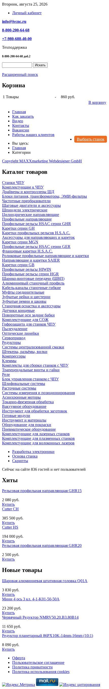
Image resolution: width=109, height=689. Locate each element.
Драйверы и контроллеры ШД (28, 192)
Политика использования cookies (40, 671)
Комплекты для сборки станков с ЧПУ (35, 365)
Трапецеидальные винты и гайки (31, 370)
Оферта (18, 658)
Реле (6, 374)
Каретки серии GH (18, 228)
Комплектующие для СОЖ (25, 319)
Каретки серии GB (18, 265)
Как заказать (23, 116)
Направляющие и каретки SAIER (31, 260)
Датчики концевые (18, 310)
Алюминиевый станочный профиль (33, 283)
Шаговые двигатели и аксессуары (31, 205)
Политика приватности (32, 667)
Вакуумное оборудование (24, 406)
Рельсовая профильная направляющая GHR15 (42, 491)
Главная (19, 112)
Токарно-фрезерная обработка (28, 402)
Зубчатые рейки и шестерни (26, 297)
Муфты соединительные (23, 292)
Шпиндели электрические (24, 210)
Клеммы (9, 361)
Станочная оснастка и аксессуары (31, 306)
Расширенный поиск (20, 74)
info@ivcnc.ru (14, 21)
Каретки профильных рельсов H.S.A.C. (36, 233)
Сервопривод (13, 338)
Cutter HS (10, 527)
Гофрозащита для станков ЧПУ (29, 324)
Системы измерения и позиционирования (38, 393)
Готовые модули (16, 415)
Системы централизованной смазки (33, 347)
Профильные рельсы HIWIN (26, 269)
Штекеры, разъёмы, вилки (24, 351)
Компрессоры (14, 356)
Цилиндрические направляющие (30, 214)
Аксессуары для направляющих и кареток (38, 237)
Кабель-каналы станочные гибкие (31, 287)
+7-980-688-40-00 (17, 39)
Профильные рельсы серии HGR (30, 274)
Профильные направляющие (27, 219)
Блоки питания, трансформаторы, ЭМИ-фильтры (44, 196)
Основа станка (25, 456)
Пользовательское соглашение (38, 662)
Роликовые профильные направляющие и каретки (45, 256)
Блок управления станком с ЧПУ (30, 379)
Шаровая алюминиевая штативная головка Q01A (44, 581)
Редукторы (11, 342)
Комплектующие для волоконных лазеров (38, 443)
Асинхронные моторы (21, 397)
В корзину (97, 102)
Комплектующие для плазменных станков (38, 438)
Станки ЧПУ (13, 182)
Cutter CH (10, 509)
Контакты (20, 125)
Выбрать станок (90, 139)
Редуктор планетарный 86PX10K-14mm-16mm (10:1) (47, 635)
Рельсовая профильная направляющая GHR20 (42, 545)
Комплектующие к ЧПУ (23, 187)
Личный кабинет (27, 13)
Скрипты (20, 461)
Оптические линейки (20, 333)
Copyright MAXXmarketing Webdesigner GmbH (42, 161)
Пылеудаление (14, 329)
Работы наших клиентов (33, 134)
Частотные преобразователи (26, 201)
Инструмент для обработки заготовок (34, 411)
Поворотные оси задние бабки (28, 315)
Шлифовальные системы (23, 383)
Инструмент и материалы (24, 420)
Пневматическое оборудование (29, 429)
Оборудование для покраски (26, 425)
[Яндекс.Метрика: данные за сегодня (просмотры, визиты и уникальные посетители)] (18, 684)
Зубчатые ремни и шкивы (24, 301)
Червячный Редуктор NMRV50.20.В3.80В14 (40, 617)
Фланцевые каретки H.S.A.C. (27, 251)
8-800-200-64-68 (15, 30)
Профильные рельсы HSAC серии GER (36, 246)
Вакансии (20, 130)
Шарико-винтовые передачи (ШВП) (33, 278)
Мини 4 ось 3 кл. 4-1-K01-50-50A (31, 599)
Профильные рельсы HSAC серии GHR (36, 224)
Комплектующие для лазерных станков (36, 434)
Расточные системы (19, 388)
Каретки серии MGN (20, 242)
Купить (8, 504)
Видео (17, 121)
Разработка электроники (33, 451)
